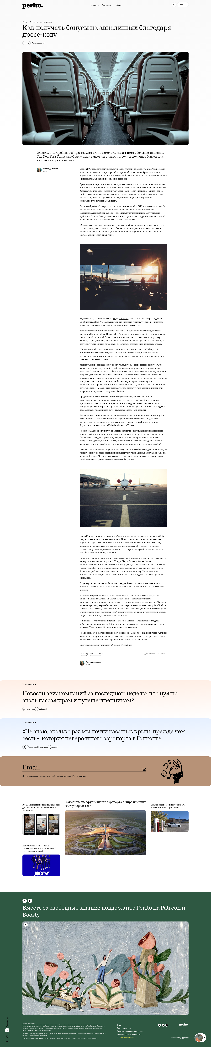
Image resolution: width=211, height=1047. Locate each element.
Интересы (94, 5)
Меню (183, 4)
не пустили (127, 169)
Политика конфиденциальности (130, 1031)
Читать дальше (28, 684)
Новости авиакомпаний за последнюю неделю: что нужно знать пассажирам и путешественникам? (100, 697)
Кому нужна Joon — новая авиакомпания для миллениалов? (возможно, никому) (39, 848)
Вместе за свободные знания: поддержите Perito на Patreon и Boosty (103, 911)
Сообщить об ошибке (125, 1037)
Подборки (42, 709)
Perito (24, 22)
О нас (118, 5)
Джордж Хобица (120, 319)
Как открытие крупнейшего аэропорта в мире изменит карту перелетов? (105, 804)
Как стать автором (124, 1028)
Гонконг (54, 747)
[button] (24, 901)
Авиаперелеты (46, 22)
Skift (140, 206)
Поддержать (107, 5)
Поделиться (7, 1022)
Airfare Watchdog (100, 322)
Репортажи (32, 747)
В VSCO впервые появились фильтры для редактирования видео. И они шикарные (41, 807)
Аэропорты (43, 747)
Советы (26, 43)
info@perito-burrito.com (39, 1035)
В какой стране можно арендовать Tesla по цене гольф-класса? (168, 806)
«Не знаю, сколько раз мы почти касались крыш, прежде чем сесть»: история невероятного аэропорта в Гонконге (103, 735)
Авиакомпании (29, 709)
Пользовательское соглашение (129, 1034)
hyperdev (185, 1038)
